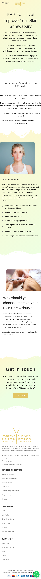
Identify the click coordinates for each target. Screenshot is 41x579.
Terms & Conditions (8, 547)
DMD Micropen (7, 495)
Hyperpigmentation (8, 519)
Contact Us (5, 560)
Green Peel (5, 486)
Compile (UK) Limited (33, 572)
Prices (3, 551)
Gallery (4, 555)
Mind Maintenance (8, 531)
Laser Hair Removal (8, 474)
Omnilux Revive (7, 482)
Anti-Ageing (5, 515)
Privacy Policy (6, 543)
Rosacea (4, 527)
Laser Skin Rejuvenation (9, 478)
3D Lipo (4, 499)
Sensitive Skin (6, 523)
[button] (36, 574)
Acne (3, 511)
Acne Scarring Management (10, 491)
